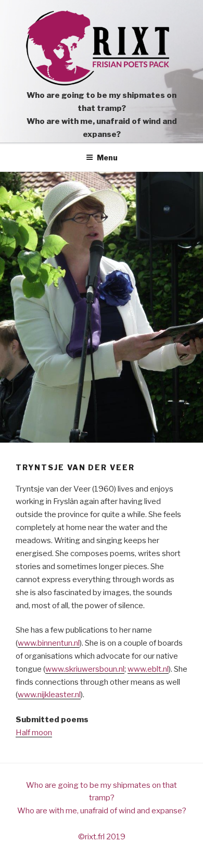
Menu (107, 157)
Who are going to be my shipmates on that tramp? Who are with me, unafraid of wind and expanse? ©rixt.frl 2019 (101, 811)
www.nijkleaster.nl (49, 694)
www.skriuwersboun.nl (84, 669)
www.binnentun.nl (49, 643)
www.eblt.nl (148, 669)
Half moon (34, 732)
